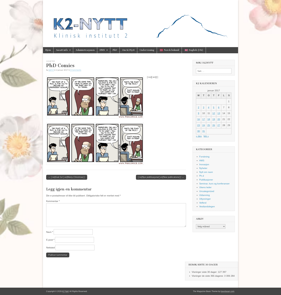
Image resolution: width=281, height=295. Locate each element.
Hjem (48, 50)
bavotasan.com (227, 291)
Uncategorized (206, 191)
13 (218, 113)
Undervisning (147, 50)
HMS (102, 50)
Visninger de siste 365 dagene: (208, 276)
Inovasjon (204, 164)
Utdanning (204, 195)
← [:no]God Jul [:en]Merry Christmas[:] (66, 177)
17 (203, 119)
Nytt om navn (206, 172)
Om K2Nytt (128, 50)
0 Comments (75, 70)
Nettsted (50, 247)
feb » (206, 136)
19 (213, 119)
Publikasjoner (206, 179)
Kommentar (53, 201)
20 (218, 119)
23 (198, 125)
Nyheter (50, 61)
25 (208, 125)
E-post (50, 239)
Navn (49, 232)
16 (198, 119)
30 (198, 131)
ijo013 (51, 70)
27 (218, 125)
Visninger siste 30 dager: (205, 272)
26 (213, 125)
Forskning (204, 156)
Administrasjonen (85, 50)
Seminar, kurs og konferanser (214, 183)
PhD (115, 50)
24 (203, 125)
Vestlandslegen (207, 206)
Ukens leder (205, 187)
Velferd (202, 202)
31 (203, 131)
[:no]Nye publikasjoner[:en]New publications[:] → (161, 177)
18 (208, 119)
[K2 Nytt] (140, 21)
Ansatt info (62, 50)
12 (213, 113)
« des (199, 136)
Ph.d (201, 175)
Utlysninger (205, 199)
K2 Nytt (65, 291)
